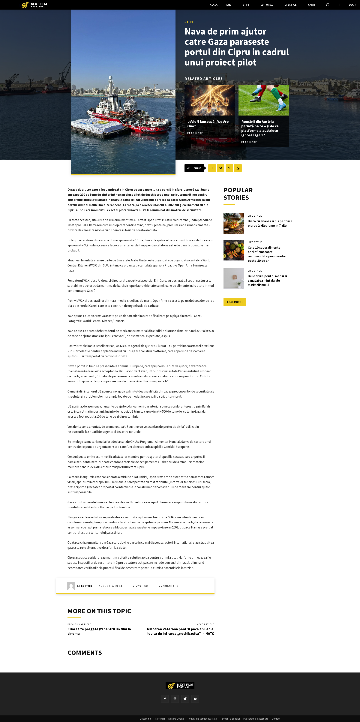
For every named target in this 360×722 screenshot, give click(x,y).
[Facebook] (165, 699)
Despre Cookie (176, 718)
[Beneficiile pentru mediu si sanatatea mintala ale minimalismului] (234, 278)
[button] (328, 5)
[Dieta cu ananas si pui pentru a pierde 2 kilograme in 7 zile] (234, 223)
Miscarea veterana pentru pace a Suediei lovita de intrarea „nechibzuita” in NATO (180, 631)
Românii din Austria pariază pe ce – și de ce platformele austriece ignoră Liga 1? (260, 128)
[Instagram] (175, 699)
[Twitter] (185, 699)
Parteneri (160, 718)
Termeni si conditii (230, 718)
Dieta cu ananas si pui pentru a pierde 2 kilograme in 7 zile (270, 223)
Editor (86, 586)
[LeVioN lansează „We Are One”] (209, 100)
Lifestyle (255, 215)
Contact (276, 718)
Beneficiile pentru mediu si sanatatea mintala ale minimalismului (267, 280)
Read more (195, 133)
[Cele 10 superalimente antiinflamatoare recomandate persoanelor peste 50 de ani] (234, 250)
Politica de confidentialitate (202, 718)
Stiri (188, 21)
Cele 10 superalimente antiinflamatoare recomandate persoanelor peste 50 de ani (267, 254)
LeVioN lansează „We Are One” (208, 123)
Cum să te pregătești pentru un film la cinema (99, 631)
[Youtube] (195, 699)
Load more (234, 302)
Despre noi (146, 718)
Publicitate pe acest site (255, 718)
